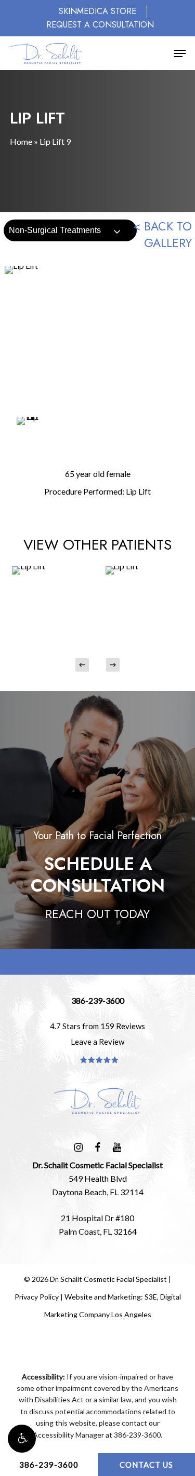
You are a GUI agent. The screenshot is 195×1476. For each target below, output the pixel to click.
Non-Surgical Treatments (55, 230)
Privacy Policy (37, 1296)
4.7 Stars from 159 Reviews (97, 1026)
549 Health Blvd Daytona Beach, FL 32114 (97, 1178)
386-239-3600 (49, 1464)
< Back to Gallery (162, 234)
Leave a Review (97, 1041)
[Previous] (82, 665)
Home (21, 141)
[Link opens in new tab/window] (78, 1146)
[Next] (113, 665)
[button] (22, 1439)
